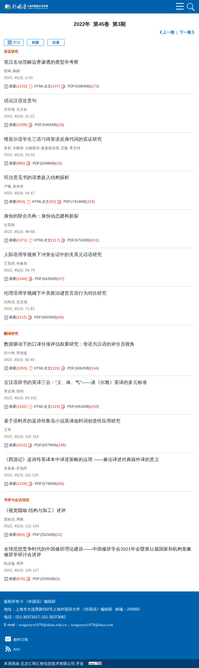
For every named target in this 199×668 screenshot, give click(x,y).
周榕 (20, 519)
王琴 (7, 430)
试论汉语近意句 (20, 100)
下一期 (185, 32)
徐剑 (20, 391)
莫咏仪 (9, 519)
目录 (56, 42)
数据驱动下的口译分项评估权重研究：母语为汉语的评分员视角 (69, 344)
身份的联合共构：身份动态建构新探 (41, 216)
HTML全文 (42, 86)
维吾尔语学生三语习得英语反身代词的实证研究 (53, 139)
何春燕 (21, 263)
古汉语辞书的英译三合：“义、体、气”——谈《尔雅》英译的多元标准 (75, 382)
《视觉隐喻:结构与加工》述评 (35, 510)
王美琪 (9, 263)
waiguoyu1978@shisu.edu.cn (43, 625)
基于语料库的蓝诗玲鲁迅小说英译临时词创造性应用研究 (62, 421)
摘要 (12, 86)
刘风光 (9, 302)
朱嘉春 (9, 468)
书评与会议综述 (16, 500)
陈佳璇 (9, 563)
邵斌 (7, 71)
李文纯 (74, 148)
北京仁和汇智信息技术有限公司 (47, 664)
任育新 (9, 225)
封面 (35, 42)
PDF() (79, 86)
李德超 (21, 353)
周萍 (20, 563)
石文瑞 (21, 302)
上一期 (168, 32)
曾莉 (7, 148)
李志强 (9, 391)
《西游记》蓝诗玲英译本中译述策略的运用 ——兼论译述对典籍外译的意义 (81, 459)
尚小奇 (9, 353)
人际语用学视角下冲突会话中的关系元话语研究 (53, 254)
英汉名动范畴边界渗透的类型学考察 (41, 62)
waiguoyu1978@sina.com (92, 625)
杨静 (16, 71)
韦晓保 (18, 148)
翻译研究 (11, 333)
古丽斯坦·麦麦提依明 (42, 148)
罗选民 (21, 468)
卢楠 (7, 186)
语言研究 (11, 51)
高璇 (64, 148)
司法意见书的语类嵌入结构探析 (36, 177)
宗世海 (9, 109)
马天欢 (21, 109)
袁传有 (18, 186)
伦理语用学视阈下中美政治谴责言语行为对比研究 (55, 293)
